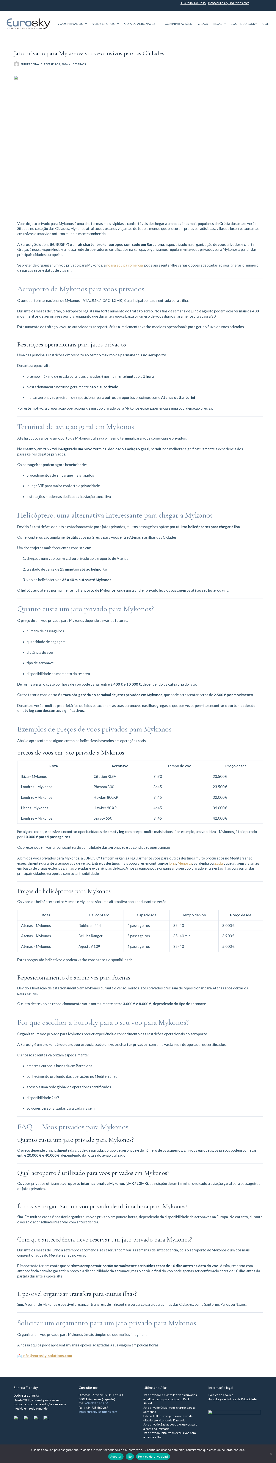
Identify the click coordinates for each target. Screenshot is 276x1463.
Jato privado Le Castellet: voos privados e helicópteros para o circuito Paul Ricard (170, 1399)
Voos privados (70, 23)
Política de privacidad (153, 1456)
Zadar (219, 863)
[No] (270, 1454)
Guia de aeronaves (139, 23)
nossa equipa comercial (125, 265)
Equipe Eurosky (244, 23)
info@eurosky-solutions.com (228, 3)
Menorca (185, 863)
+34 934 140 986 (193, 3)
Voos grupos (103, 23)
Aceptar (115, 1456)
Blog (217, 23)
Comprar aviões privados (186, 23)
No (130, 1456)
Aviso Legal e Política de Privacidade (232, 1399)
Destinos (79, 64)
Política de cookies (220, 1395)
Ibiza (172, 863)
